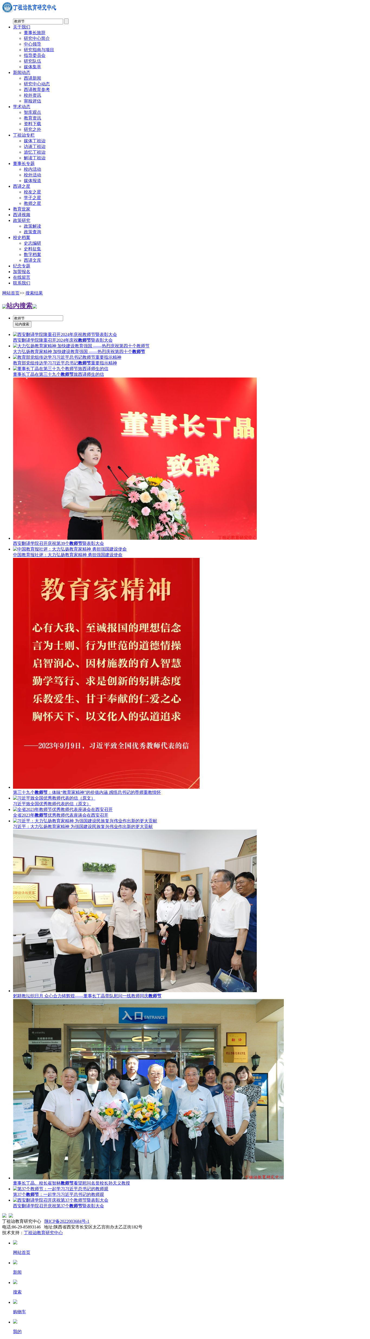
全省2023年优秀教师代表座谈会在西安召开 (60, 815)
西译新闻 (32, 78)
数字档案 (32, 254)
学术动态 (21, 106)
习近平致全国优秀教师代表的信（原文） (52, 803)
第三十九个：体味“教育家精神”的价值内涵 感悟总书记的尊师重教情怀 (87, 792)
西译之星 (21, 186)
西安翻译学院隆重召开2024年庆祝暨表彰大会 (63, 340)
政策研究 (21, 220)
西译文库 (32, 260)
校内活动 (32, 169)
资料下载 (32, 123)
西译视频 (21, 214)
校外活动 (32, 175)
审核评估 (32, 101)
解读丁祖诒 (35, 158)
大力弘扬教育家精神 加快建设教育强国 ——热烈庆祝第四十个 (79, 351)
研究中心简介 (37, 38)
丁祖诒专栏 (24, 135)
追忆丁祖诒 (35, 152)
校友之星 (32, 192)
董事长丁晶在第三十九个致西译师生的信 (58, 374)
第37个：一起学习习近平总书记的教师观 (58, 1194)
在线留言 (21, 277)
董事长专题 (24, 163)
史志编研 (32, 243)
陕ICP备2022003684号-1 (66, 1221)
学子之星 (32, 197)
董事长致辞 (35, 32)
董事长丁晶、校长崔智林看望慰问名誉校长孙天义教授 (71, 1183)
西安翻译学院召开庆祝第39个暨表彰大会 (58, 543)
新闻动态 (21, 72)
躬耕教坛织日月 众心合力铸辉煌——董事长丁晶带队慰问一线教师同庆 (87, 996)
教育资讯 (32, 118)
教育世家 (21, 209)
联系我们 (21, 283)
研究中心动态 (37, 84)
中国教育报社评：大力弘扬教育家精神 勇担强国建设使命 (67, 554)
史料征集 (32, 249)
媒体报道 (32, 180)
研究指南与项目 (39, 49)
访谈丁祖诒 (35, 146)
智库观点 (32, 112)
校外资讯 (32, 95)
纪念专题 (21, 266)
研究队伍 (32, 61)
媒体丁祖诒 (35, 140)
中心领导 (32, 44)
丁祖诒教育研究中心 (43, 1232)
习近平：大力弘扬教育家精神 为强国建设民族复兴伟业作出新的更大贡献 (83, 826)
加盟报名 (21, 271)
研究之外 (32, 129)
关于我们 (21, 27)
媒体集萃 (32, 66)
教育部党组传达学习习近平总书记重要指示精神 (65, 363)
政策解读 (32, 226)
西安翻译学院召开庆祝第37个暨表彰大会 (58, 1206)
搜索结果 (34, 293)
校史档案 (21, 237)
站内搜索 (20, 305)
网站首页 (11, 293)
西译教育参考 (37, 89)
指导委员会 (35, 55)
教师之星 (32, 203)
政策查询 (32, 231)
